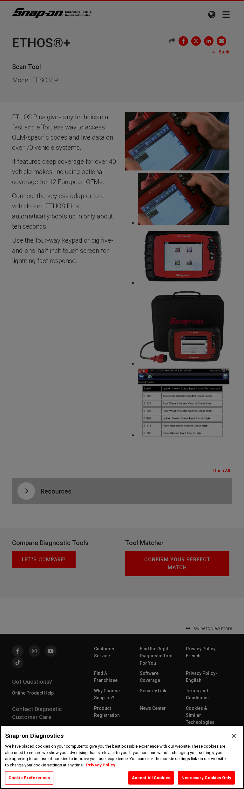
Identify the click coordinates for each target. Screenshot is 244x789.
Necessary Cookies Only (206, 777)
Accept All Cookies (151, 777)
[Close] (234, 736)
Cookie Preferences (29, 777)
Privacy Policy (100, 765)
